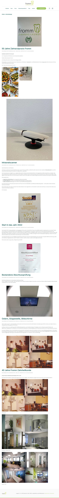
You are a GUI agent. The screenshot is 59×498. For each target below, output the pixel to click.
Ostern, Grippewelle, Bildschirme (17, 318)
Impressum (52, 493)
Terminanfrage (42, 8)
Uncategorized (31, 227)
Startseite (7, 8)
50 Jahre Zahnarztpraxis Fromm (16, 48)
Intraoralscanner (9, 162)
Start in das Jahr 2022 (12, 225)
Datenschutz (47, 493)
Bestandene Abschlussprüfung (16, 275)
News (12, 8)
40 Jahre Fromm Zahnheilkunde (16, 370)
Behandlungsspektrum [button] (22, 8)
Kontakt (33, 8)
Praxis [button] (15, 8)
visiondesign (10, 227)
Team (29, 8)
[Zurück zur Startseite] (29, 3)
